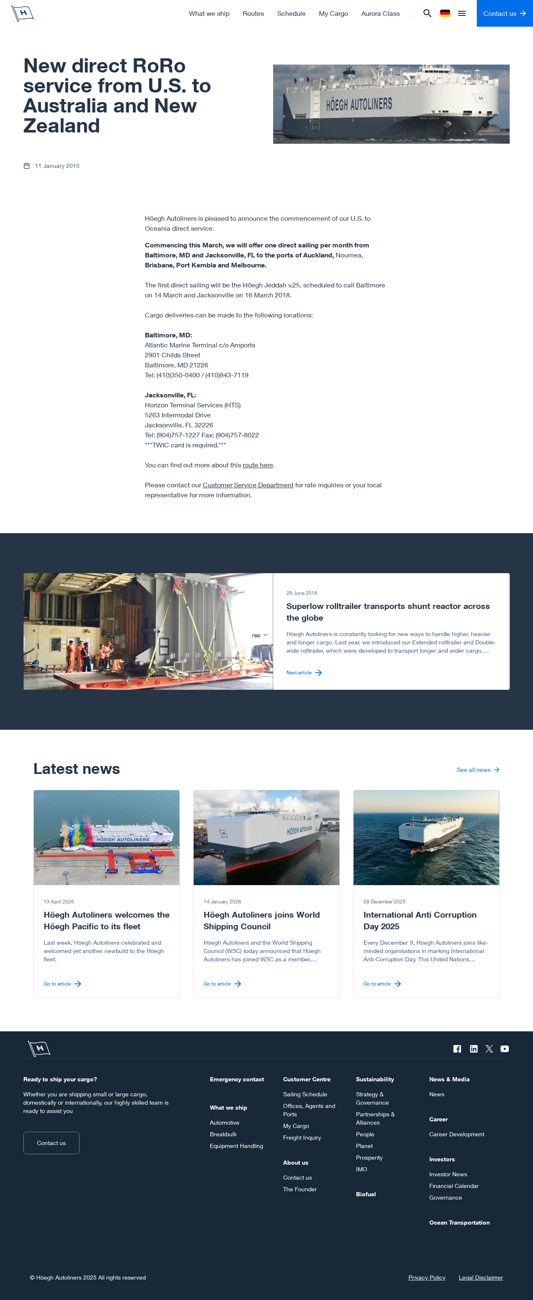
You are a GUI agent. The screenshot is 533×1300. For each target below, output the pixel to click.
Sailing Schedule (305, 1094)
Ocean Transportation (459, 1222)
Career (438, 1119)
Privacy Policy (427, 1277)
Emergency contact (237, 1079)
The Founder (300, 1189)
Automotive (224, 1122)
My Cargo (333, 13)
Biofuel (366, 1194)
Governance (445, 1197)
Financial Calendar (454, 1185)
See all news (474, 769)
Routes (253, 13)
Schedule (291, 13)
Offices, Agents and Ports (309, 1110)
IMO (361, 1169)
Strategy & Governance (372, 1098)
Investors (442, 1159)
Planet (364, 1145)
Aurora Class (380, 13)
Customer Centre (307, 1079)
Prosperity (369, 1157)
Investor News (448, 1174)
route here (258, 465)
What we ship (209, 13)
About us (296, 1162)
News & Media (449, 1079)
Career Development (456, 1134)
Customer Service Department (248, 485)
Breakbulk (223, 1134)
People (365, 1134)
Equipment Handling (236, 1145)
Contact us (51, 1142)
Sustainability (375, 1079)
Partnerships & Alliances (375, 1118)
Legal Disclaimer (481, 1277)
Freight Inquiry (302, 1137)
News (436, 1094)
